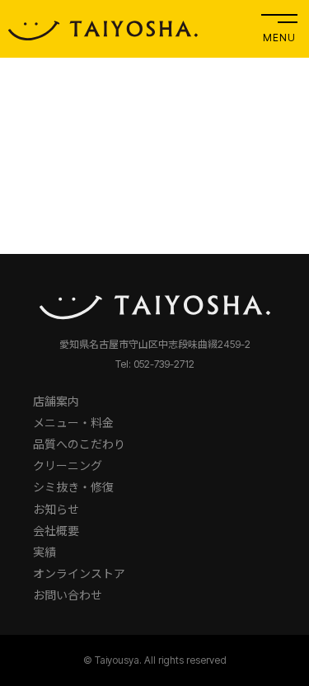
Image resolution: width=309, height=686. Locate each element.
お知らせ (56, 509)
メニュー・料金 (73, 423)
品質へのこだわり (79, 444)
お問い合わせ (67, 595)
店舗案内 (56, 401)
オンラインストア (79, 573)
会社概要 (56, 531)
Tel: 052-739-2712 (154, 364)
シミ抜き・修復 (73, 487)
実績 (44, 552)
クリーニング (67, 465)
